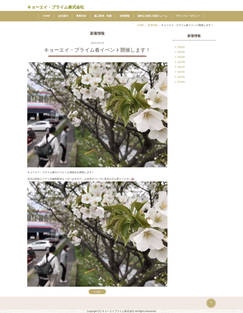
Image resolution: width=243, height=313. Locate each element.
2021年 (181, 72)
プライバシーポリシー (188, 15)
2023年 (181, 62)
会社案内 (63, 15)
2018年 (181, 81)
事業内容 (81, 15)
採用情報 (125, 15)
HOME (46, 15)
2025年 (181, 52)
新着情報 (153, 25)
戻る (97, 291)
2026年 (181, 47)
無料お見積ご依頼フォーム (152, 15)
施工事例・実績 (103, 15)
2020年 (181, 76)
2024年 (181, 57)
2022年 (181, 67)
